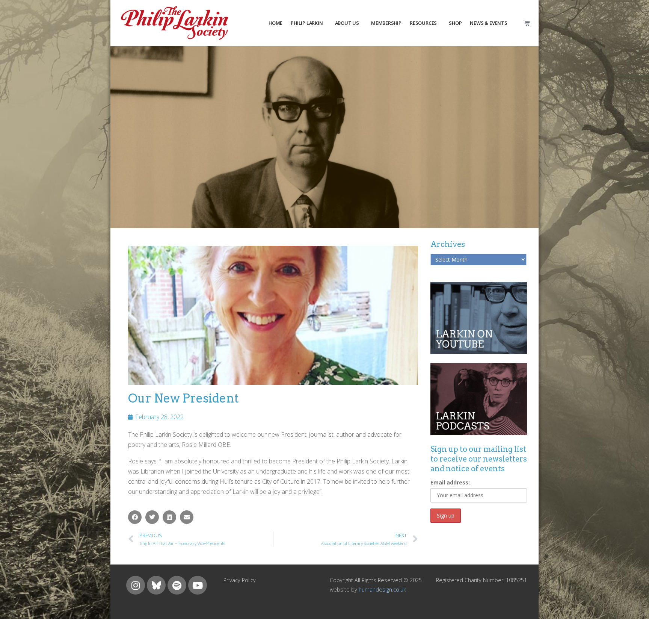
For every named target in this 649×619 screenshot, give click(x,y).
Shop (455, 23)
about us (347, 23)
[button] (135, 517)
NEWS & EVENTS (488, 23)
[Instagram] (135, 585)
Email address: (450, 482)
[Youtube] (197, 585)
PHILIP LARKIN (307, 23)
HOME (275, 23)
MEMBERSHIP (386, 23)
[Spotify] (177, 585)
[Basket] (527, 23)
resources (423, 23)
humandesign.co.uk (382, 589)
